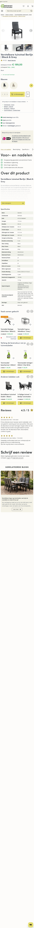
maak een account (17, 458)
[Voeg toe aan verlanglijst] (27, 94)
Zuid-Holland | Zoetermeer (12, 110)
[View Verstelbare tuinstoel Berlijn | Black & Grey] (18, 47)
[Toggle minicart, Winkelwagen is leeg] (32, 6)
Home (2, 14)
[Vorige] (3, 30)
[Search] (31, 11)
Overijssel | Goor (9, 105)
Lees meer (16, 509)
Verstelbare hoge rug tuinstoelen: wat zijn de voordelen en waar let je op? (15, 499)
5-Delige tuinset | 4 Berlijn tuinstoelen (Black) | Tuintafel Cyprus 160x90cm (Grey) (24, 395)
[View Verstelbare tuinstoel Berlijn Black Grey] (6, 47)
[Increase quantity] (7, 94)
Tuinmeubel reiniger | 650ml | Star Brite (25, 364)
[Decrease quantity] (2, 94)
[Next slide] (31, 85)
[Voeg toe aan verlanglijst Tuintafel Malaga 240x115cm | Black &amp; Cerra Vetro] (13, 324)
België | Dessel (8, 106)
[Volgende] (31, 30)
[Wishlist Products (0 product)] (23, 6)
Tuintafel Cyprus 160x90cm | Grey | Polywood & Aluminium (24, 330)
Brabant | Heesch (9, 108)
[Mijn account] (28, 6)
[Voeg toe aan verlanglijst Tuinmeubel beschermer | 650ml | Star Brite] (13, 358)
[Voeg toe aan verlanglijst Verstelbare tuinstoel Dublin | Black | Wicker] (13, 389)
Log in (8, 458)
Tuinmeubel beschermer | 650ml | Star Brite (8, 364)
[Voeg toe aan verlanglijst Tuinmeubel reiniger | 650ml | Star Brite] (30, 358)
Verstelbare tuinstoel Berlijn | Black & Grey (13, 16)
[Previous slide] (28, 311)
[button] (4, 60)
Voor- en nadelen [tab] (6, 149)
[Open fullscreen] (17, 30)
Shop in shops (9, 14)
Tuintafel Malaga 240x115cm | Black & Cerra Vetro (8, 330)
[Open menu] (2, 11)
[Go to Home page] (6, 6)
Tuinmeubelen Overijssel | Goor (23, 14)
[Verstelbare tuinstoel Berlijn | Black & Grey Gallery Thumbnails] (17, 47)
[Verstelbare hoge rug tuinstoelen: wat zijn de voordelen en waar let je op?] (17, 483)
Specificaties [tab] (26, 149)
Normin (13, 60)
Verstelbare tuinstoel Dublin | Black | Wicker (8, 395)
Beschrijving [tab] (16, 149)
